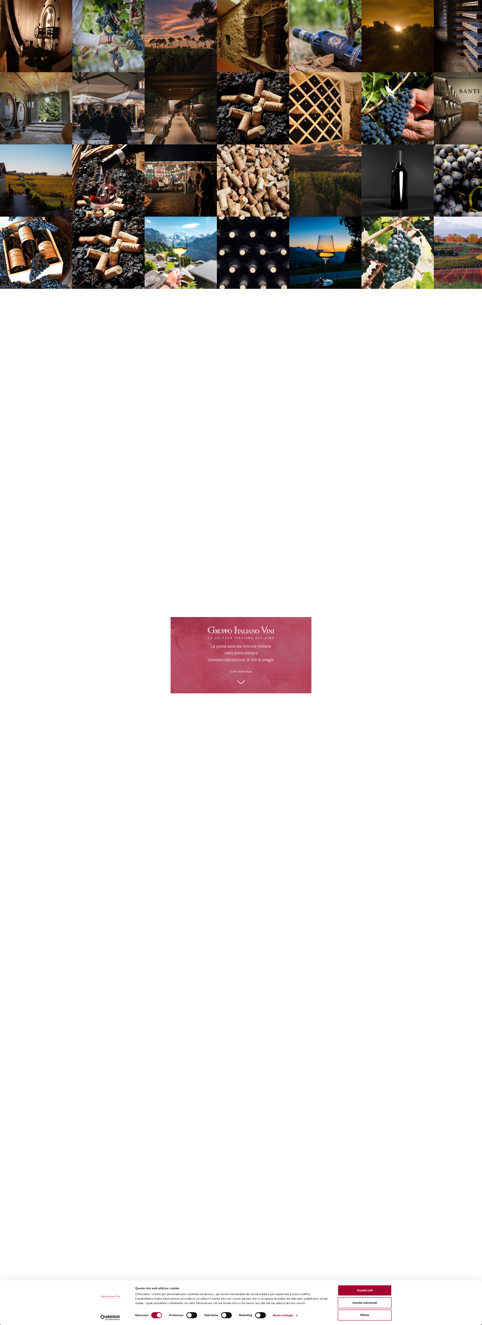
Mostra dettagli (283, 1315)
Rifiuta (364, 1315)
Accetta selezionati (364, 1302)
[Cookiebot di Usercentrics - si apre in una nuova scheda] (110, 1317)
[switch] (191, 1315)
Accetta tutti (365, 1290)
